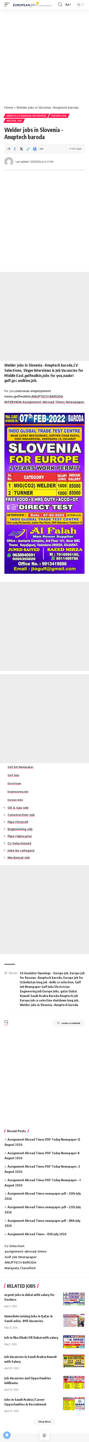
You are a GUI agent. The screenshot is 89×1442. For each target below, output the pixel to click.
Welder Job (14, 120)
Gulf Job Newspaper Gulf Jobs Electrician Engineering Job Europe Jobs (50, 986)
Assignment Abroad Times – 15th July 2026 (37, 1234)
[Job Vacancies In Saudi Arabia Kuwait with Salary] (74, 1361)
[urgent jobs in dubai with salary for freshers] (74, 1299)
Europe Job (59, 115)
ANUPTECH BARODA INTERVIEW (26, 115)
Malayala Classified (20, 1268)
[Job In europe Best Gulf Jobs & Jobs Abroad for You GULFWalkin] (34, 4)
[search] (60, 4)
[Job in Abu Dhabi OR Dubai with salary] (74, 1341)
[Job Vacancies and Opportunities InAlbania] (74, 1382)
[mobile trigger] (8, 4)
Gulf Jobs (13, 775)
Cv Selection (14, 1246)
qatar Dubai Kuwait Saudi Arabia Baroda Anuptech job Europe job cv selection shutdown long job (49, 995)
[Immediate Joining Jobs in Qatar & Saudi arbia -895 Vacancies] (74, 1320)
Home (8, 107)
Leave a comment (71, 1023)
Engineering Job (18, 791)
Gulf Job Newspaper (20, 767)
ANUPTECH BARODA (20, 1262)
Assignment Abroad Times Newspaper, (53, 402)
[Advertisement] (44, 55)
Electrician (14, 783)
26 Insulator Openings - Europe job (44, 973)
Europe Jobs (15, 799)
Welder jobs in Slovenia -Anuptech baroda (49, 1005)
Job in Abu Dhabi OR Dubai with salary (31, 1337)
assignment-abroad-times (26, 1251)
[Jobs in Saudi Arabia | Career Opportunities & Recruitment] (74, 1403)
